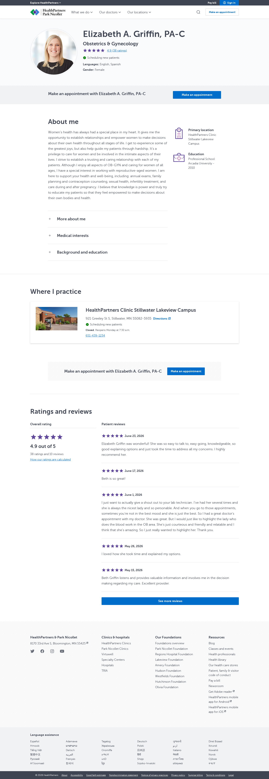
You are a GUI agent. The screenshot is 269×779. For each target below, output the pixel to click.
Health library (217, 659)
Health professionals (222, 654)
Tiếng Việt (36, 750)
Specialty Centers (113, 659)
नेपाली (175, 754)
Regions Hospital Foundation (174, 654)
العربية (69, 754)
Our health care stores (223, 665)
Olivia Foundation (166, 687)
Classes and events (221, 648)
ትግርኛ (212, 763)
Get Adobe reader (220, 691)
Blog (212, 643)
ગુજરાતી (177, 741)
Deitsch (70, 750)
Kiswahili (213, 750)
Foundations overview (169, 643)
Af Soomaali (37, 763)
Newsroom (216, 686)
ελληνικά (178, 763)
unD (104, 759)
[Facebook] (42, 652)
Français (70, 759)
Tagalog (106, 741)
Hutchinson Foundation (170, 681)
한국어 (70, 763)
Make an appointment (197, 95)
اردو (175, 745)
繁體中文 (35, 754)
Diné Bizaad (215, 741)
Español (34, 741)
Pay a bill (214, 680)
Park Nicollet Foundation (171, 648)
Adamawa (71, 741)
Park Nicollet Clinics (115, 648)
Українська (108, 745)
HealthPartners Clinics (116, 643)
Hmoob (34, 745)
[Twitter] (32, 652)
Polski (140, 745)
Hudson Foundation (168, 670)
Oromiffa (107, 750)
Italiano (177, 750)
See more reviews (170, 601)
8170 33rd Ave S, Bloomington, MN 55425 (58, 643)
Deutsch (142, 741)
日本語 (141, 750)
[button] (229, 2)
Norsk (212, 754)
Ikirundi (213, 745)
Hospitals (108, 665)
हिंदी (139, 754)
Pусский (35, 759)
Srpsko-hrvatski (146, 763)
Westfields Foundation (169, 676)
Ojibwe (213, 759)
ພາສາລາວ (71, 745)
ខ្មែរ (103, 763)
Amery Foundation (167, 665)
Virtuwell (107, 654)
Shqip (140, 759)
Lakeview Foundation (169, 659)
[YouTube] (62, 652)
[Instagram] (52, 652)
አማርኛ (105, 754)
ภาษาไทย (178, 759)
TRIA (105, 670)
